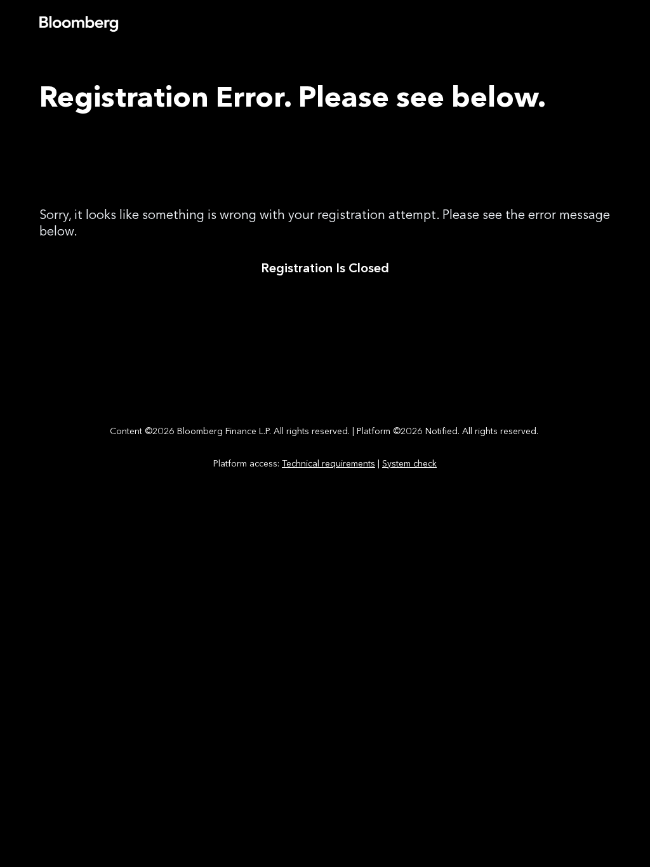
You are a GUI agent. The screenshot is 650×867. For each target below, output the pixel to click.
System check (409, 464)
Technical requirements (328, 464)
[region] (325, 445)
